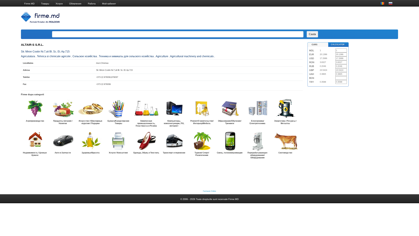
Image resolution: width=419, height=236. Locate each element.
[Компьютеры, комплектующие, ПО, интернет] (174, 109)
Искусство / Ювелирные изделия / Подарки (90, 122)
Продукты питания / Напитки (62, 122)
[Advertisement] (334, 18)
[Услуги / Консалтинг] (118, 140)
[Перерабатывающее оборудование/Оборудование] (257, 140)
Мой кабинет (109, 3)
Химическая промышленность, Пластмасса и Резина (146, 123)
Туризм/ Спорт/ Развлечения (202, 154)
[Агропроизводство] (35, 109)
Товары (45, 3)
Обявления (75, 3)
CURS (314, 44)
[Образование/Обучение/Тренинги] (230, 109)
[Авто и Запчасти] (63, 140)
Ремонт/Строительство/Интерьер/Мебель (201, 122)
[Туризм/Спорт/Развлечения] (202, 140)
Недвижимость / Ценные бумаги (35, 154)
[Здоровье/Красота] (90, 140)
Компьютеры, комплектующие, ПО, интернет (174, 123)
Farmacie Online (209, 191)
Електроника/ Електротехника (257, 122)
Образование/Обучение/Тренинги (229, 122)
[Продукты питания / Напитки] (63, 109)
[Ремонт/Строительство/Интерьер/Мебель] (202, 109)
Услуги (59, 3)
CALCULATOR (338, 44)
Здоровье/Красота (91, 153)
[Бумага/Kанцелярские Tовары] (118, 109)
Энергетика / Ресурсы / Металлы (285, 122)
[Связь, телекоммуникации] (230, 140)
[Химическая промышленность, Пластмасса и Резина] (146, 109)
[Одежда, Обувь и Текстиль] (146, 140)
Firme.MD (29, 3)
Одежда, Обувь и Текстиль (146, 153)
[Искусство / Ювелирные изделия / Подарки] (90, 109)
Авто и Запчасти (63, 153)
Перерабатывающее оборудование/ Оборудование (257, 155)
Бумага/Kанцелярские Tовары (118, 122)
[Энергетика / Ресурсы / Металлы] (285, 109)
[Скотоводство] (285, 140)
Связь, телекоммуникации (229, 153)
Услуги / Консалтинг (118, 153)
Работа (92, 3)
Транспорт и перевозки (174, 153)
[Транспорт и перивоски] (174, 140)
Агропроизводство (35, 121)
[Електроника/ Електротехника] (257, 109)
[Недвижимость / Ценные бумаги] (35, 140)
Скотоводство (285, 153)
